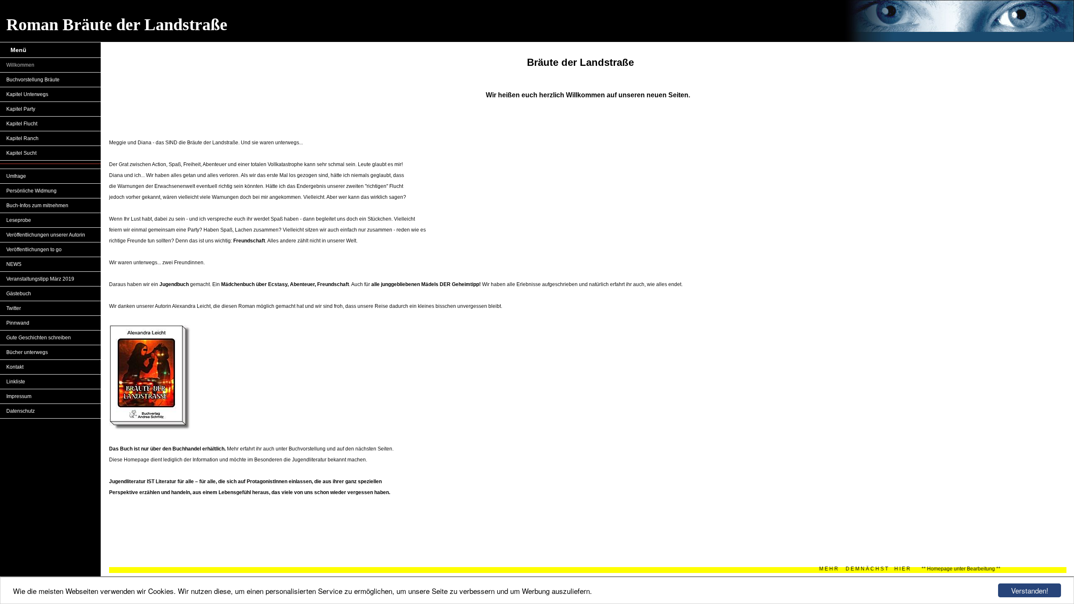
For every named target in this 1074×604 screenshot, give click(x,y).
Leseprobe (18, 220)
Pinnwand (17, 323)
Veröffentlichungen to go (34, 250)
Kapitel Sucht (21, 153)
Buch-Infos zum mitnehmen (37, 205)
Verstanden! (1029, 590)
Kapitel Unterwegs (27, 94)
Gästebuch (18, 294)
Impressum (18, 396)
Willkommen (20, 65)
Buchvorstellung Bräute (33, 80)
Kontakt (14, 367)
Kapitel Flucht (21, 124)
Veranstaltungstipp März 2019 (40, 279)
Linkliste (15, 382)
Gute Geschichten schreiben (38, 338)
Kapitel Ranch (22, 138)
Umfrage (16, 176)
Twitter (13, 308)
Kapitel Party (20, 109)
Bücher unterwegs (27, 352)
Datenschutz (20, 411)
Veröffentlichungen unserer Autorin (45, 235)
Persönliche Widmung (31, 191)
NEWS (13, 264)
